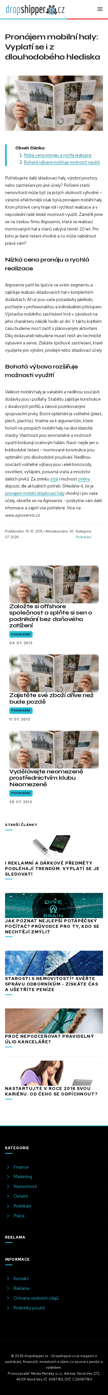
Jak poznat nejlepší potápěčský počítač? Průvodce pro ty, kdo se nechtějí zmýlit (52, 926)
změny (84, 479)
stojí (54, 479)
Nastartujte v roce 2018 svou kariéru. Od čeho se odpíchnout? (51, 1091)
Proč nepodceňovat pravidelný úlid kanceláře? (49, 1039)
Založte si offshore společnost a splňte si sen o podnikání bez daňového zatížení (50, 616)
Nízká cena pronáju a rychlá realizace (57, 155)
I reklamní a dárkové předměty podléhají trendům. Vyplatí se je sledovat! (52, 868)
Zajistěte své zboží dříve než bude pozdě (51, 698)
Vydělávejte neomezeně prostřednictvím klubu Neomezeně (46, 777)
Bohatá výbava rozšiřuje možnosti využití (62, 162)
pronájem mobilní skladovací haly (35, 493)
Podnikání (83, 537)
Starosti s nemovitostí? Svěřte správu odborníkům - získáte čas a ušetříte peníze (51, 984)
